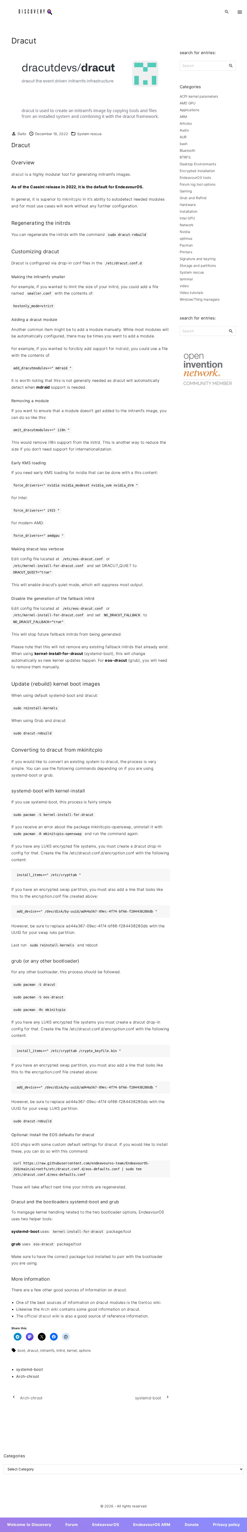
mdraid (122, 348)
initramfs (47, 1350)
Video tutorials (191, 292)
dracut (17, 174)
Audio (184, 130)
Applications (189, 110)
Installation (189, 211)
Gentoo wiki (149, 1302)
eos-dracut (44, 1244)
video (184, 286)
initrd (60, 1350)
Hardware (188, 205)
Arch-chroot (27, 1376)
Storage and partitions (198, 265)
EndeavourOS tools (195, 177)
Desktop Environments (198, 164)
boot (21, 1350)
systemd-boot (29, 1369)
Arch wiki (49, 1309)
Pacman (186, 245)
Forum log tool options (198, 184)
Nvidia (185, 232)
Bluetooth (187, 150)
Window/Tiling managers (200, 299)
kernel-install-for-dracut (78, 1232)
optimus (186, 238)
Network (186, 225)
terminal (186, 279)
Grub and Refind (193, 198)
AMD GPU (188, 103)
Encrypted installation (197, 171)
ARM (183, 117)
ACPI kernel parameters (199, 96)
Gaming (186, 191)
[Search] (231, 65)
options (85, 1350)
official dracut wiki (41, 1316)
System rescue (89, 134)
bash (184, 144)
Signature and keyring (198, 259)
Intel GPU (187, 218)
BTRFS (185, 157)
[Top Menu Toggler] (239, 12)
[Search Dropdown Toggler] (227, 11)
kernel (72, 1350)
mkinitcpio (72, 199)
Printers (186, 252)
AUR (183, 137)
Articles (186, 123)
